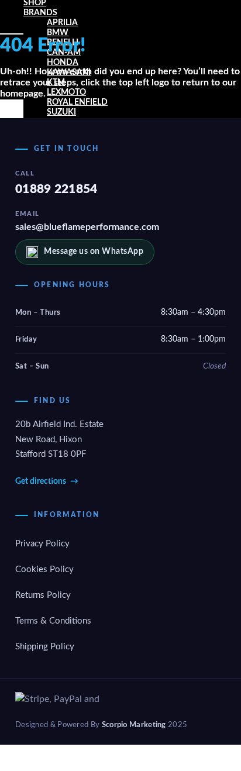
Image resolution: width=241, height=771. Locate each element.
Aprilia (62, 23)
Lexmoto (66, 92)
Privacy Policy (42, 543)
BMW (57, 33)
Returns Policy (43, 595)
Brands (40, 13)
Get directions (46, 481)
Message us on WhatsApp (93, 251)
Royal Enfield (77, 102)
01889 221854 (56, 189)
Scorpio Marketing (134, 724)
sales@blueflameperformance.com (87, 227)
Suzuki (61, 112)
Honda (62, 62)
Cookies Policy (44, 569)
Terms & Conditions (53, 621)
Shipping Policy (44, 646)
